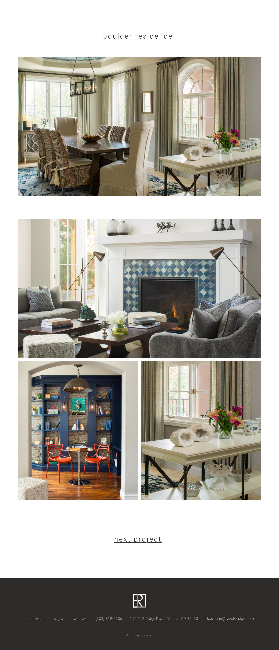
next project (138, 539)
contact (81, 619)
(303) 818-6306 (109, 619)
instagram (57, 619)
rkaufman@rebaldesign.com (230, 619)
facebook (33, 619)
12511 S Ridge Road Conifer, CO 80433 (164, 619)
